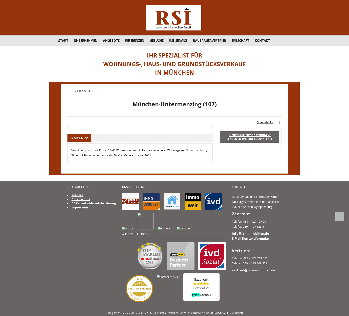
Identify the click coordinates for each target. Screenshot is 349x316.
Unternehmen (85, 40)
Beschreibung (79, 138)
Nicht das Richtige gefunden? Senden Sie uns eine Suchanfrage (250, 137)
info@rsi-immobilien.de (250, 233)
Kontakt (262, 40)
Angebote (111, 40)
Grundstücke (264, 122)
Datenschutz (80, 199)
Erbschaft (240, 40)
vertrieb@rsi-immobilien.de (253, 270)
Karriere (77, 195)
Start (63, 40)
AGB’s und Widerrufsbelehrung (93, 203)
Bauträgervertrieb (209, 40)
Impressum (79, 207)
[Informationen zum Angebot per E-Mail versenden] (279, 111)
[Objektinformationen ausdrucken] (273, 111)
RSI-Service (178, 40)
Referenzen (134, 40)
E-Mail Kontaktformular (250, 238)
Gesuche (157, 40)
